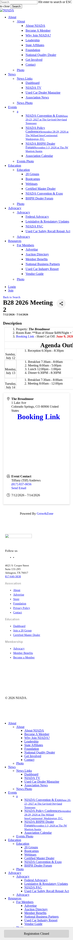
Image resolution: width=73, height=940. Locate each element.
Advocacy (19, 648)
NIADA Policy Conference (47, 814)
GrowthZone (45, 513)
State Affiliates (33, 745)
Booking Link (25, 336)
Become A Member (36, 734)
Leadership (31, 741)
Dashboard (19, 626)
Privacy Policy (21, 608)
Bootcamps (31, 851)
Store (16, 599)
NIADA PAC (33, 887)
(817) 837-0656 (21, 484)
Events (12, 792)
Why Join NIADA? (37, 738)
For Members (24, 902)
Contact (17, 612)
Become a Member (24, 657)
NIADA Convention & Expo (47, 803)
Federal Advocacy (36, 880)
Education (14, 840)
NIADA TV (32, 778)
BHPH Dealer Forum (38, 865)
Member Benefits (23, 653)
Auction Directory (36, 909)
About (16, 590)
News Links (24, 770)
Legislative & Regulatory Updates (46, 883)
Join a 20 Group (22, 630)
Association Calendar (38, 832)
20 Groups (31, 847)
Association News (36, 785)
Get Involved (32, 756)
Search (16, 6)
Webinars (30, 854)
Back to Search (11, 297)
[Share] (61, 303)
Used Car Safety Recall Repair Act (46, 891)
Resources (14, 898)
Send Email (18, 488)
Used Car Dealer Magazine (41, 781)
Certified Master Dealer (26, 635)
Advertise (18, 594)
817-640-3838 (13, 576)
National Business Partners (41, 916)
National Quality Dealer (39, 752)
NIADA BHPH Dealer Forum (45, 825)
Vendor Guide (33, 924)
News (12, 767)
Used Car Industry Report (40, 920)
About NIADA (34, 730)
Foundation (19, 603)
